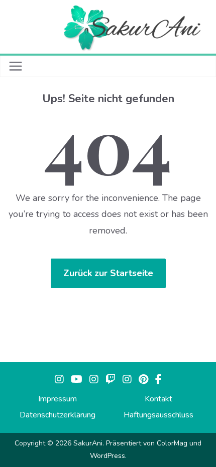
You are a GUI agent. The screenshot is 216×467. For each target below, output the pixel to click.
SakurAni (87, 443)
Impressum (57, 398)
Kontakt (158, 398)
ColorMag (172, 443)
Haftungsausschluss (158, 414)
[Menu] (15, 66)
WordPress (107, 455)
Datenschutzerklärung (57, 414)
